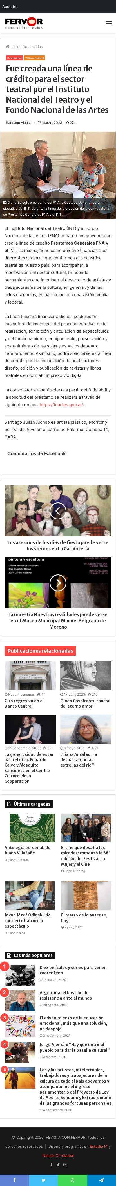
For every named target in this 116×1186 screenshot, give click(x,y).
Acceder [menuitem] (10, 6)
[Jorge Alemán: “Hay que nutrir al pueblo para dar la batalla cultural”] (20, 1052)
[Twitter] (58, 1164)
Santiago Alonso (19, 122)
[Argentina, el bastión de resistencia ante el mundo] (20, 1000)
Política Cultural (34, 58)
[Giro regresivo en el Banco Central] (30, 676)
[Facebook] (51, 1164)
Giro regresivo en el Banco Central (24, 703)
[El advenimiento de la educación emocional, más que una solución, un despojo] (20, 1026)
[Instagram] (64, 1164)
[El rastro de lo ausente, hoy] (86, 895)
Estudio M (99, 1146)
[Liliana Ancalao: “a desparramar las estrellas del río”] (85, 729)
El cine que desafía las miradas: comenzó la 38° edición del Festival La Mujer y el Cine (85, 856)
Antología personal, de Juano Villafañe (27, 850)
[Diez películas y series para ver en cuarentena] (20, 975)
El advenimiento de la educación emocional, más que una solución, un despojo (73, 1023)
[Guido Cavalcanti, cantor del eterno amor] (85, 676)
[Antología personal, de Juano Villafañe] (30, 828)
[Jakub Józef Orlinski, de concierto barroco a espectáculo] (30, 895)
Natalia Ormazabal (58, 1155)
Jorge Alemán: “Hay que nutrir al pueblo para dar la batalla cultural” (75, 1047)
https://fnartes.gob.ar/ (61, 404)
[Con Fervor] (24, 23)
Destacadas (33, 46)
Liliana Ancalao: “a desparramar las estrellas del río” (78, 760)
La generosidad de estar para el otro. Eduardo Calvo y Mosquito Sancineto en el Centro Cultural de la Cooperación (29, 768)
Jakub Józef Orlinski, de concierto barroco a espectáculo (28, 921)
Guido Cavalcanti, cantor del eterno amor (85, 703)
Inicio (14, 46)
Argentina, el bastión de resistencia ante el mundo (66, 995)
